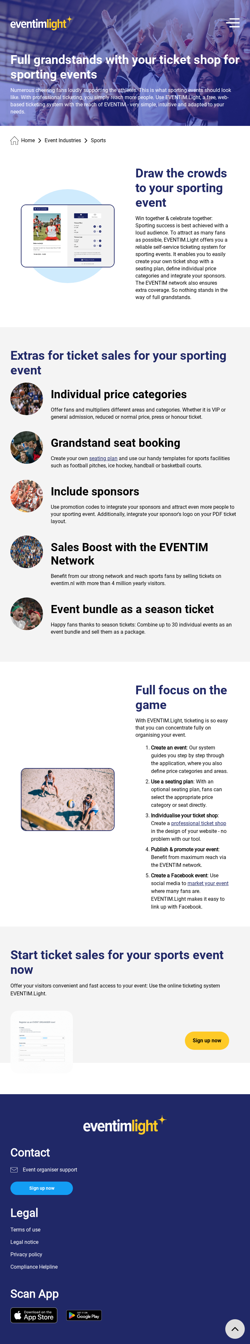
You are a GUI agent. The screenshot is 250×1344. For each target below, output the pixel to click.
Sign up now (207, 1040)
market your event (208, 883)
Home (28, 140)
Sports (98, 140)
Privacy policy (26, 1254)
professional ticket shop (198, 823)
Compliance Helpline (34, 1267)
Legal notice (24, 1242)
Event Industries (63, 140)
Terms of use (25, 1230)
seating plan (103, 458)
